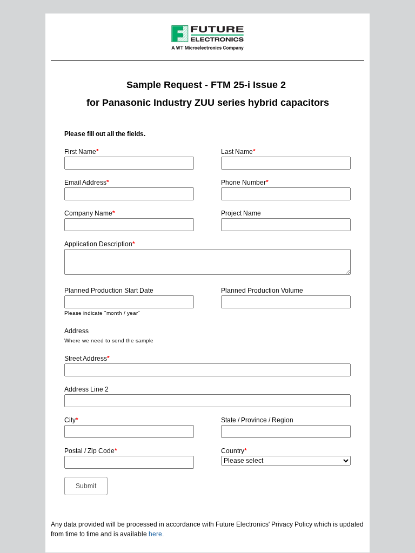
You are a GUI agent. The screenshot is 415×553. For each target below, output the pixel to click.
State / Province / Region (257, 420)
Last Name (238, 152)
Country (234, 451)
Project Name (241, 213)
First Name (81, 152)
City (71, 420)
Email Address (86, 182)
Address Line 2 (86, 389)
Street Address (87, 358)
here (155, 534)
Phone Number (245, 182)
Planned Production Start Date (108, 290)
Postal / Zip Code (90, 451)
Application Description (99, 244)
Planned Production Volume (262, 290)
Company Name (89, 213)
